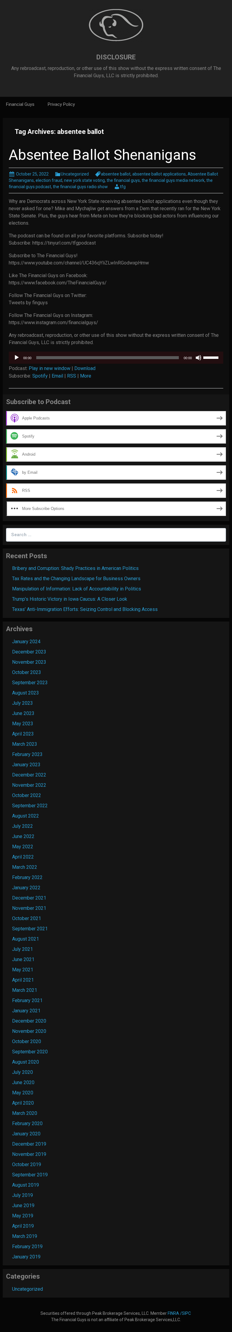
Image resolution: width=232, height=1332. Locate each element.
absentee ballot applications (159, 174)
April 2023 (23, 734)
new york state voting (84, 180)
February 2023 (27, 754)
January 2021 (26, 1011)
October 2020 (26, 1041)
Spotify (40, 376)
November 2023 (29, 662)
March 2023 (24, 744)
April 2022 (23, 857)
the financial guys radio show (80, 186)
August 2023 (25, 693)
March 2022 (24, 867)
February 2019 (27, 1246)
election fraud (49, 180)
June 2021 (23, 959)
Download (84, 368)
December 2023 (29, 652)
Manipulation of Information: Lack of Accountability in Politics (76, 589)
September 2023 (30, 682)
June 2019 (23, 1205)
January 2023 (26, 764)
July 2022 (22, 826)
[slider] (211, 357)
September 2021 (30, 929)
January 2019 (26, 1257)
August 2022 (25, 816)
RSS (71, 376)
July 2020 (22, 1072)
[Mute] (198, 358)
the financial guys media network (173, 180)
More (85, 376)
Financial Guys (20, 104)
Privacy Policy (61, 104)
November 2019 (29, 1154)
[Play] (17, 358)
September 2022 (30, 805)
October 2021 (26, 918)
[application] (116, 358)
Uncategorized (75, 174)
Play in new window (49, 368)
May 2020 (22, 1093)
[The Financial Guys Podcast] (116, 25)
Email (57, 376)
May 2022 (22, 847)
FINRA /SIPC (180, 1313)
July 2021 (22, 949)
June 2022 (23, 836)
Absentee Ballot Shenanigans (102, 154)
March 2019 (24, 1236)
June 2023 (23, 713)
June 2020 (23, 1082)
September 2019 (30, 1175)
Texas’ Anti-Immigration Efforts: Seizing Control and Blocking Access (85, 609)
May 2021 (22, 970)
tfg (123, 186)
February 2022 (27, 877)
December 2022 (29, 775)
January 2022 (26, 888)
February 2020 (27, 1123)
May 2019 (22, 1216)
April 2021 (23, 980)
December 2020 (29, 1021)
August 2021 (25, 939)
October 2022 (26, 795)
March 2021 (24, 990)
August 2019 (25, 1185)
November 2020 (29, 1031)
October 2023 (26, 672)
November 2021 (29, 908)
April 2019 (23, 1226)
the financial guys (123, 180)
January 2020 (26, 1134)
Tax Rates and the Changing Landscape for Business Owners (76, 578)
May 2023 (22, 723)
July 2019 (22, 1195)
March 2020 (24, 1113)
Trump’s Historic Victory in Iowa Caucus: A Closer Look (69, 599)
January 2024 (26, 641)
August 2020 (25, 1062)
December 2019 (29, 1144)
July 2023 (22, 703)
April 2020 (23, 1103)
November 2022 (29, 785)
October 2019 (26, 1164)
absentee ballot (115, 174)
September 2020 (30, 1052)
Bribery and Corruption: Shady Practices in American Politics (75, 568)
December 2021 (29, 898)
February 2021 (27, 1000)
